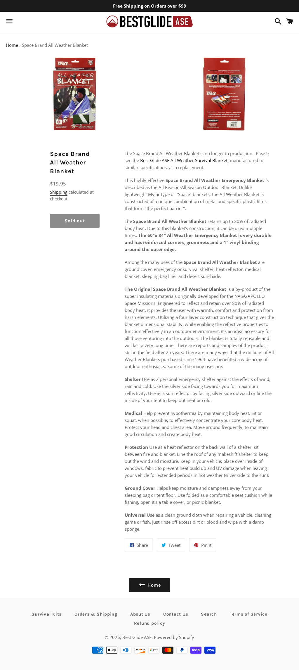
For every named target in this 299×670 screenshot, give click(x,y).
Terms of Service (248, 614)
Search (209, 614)
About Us (140, 614)
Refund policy (149, 623)
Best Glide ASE (137, 637)
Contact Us (175, 614)
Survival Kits (47, 614)
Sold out (75, 221)
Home (12, 45)
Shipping (58, 192)
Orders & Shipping (95, 614)
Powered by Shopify (174, 637)
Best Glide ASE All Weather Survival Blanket (183, 160)
